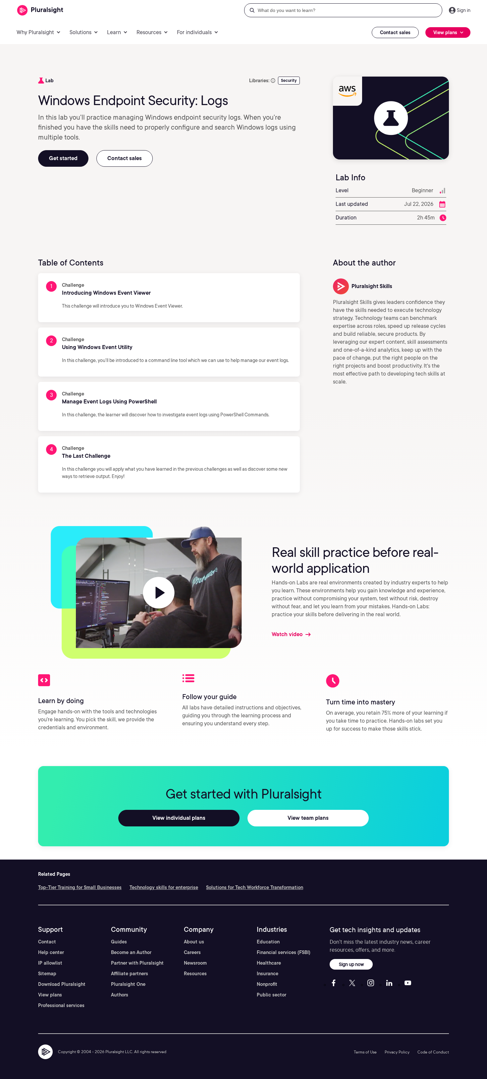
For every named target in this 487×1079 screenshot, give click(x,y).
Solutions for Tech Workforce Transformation (254, 887)
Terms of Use (365, 1052)
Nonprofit (267, 984)
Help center (51, 952)
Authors (119, 994)
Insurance (267, 973)
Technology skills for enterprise (164, 887)
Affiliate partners (129, 973)
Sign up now (351, 964)
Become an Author (131, 952)
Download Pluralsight (61, 984)
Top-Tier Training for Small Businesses (80, 887)
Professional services (61, 1005)
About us (194, 941)
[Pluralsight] (40, 10)
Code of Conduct (433, 1052)
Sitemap (47, 973)
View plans (50, 994)
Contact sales (395, 32)
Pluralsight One (128, 984)
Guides (119, 941)
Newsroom (195, 963)
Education (268, 941)
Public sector (271, 994)
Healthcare (269, 963)
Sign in (463, 10)
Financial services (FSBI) (283, 952)
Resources (195, 973)
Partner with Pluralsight (137, 963)
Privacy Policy (397, 1052)
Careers (192, 952)
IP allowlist (50, 963)
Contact (47, 941)
